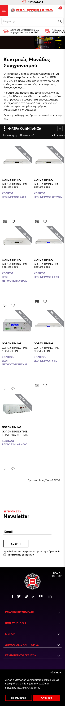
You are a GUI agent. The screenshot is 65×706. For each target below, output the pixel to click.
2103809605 (35, 2)
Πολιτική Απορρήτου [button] (28, 687)
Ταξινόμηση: (3, 135)
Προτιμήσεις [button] (18, 698)
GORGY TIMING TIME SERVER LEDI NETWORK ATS (15, 185)
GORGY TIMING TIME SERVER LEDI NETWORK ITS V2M (46, 185)
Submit (16, 543)
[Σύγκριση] (5, 221)
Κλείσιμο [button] (55, 672)
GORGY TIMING (11, 179)
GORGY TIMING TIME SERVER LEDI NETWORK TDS (46, 265)
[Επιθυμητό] (13, 221)
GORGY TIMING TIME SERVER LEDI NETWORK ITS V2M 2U (15, 265)
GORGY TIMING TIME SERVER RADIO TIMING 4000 (16, 433)
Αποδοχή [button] (46, 698)
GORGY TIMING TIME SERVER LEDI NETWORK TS (46, 349)
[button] (60, 21)
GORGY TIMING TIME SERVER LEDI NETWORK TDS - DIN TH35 (15, 349)
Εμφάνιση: (55, 135)
